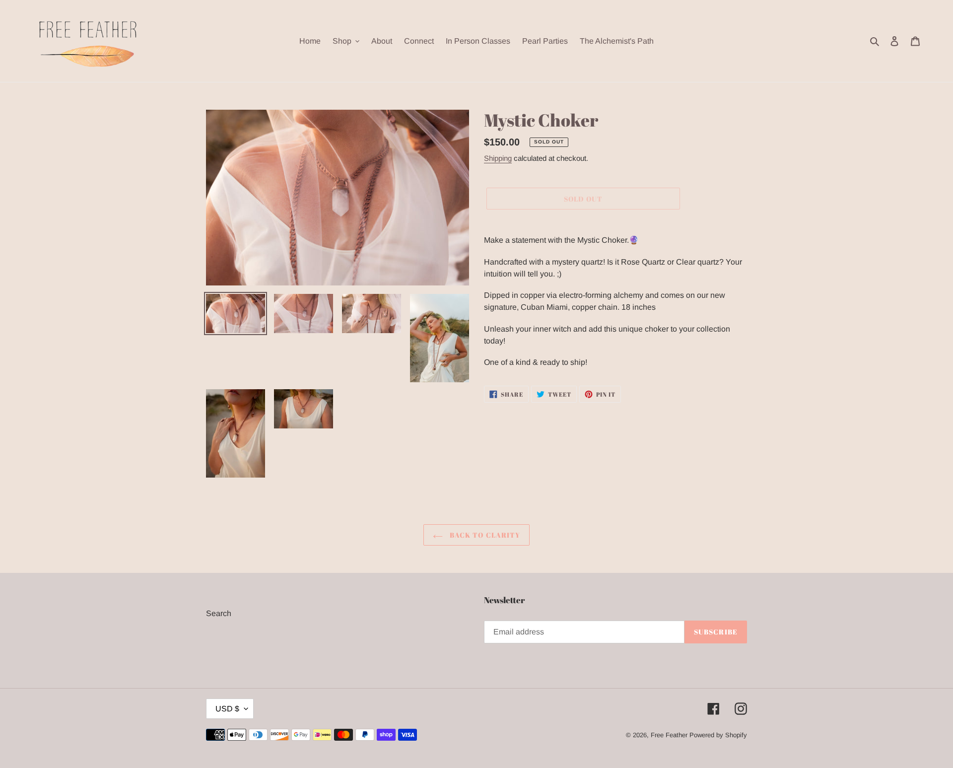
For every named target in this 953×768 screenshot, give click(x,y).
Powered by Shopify (718, 735)
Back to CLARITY (484, 535)
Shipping (498, 158)
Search (218, 613)
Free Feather (669, 735)
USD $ (227, 708)
